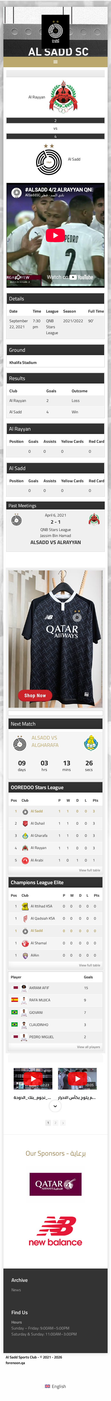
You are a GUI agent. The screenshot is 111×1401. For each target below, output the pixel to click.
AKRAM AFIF (39, 987)
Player (16, 977)
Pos (14, 800)
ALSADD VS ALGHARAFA (45, 741)
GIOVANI (36, 1012)
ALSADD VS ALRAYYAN (55, 542)
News (16, 1289)
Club (25, 800)
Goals (33, 441)
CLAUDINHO (38, 1024)
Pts (95, 800)
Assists (50, 441)
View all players (88, 1047)
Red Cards (97, 441)
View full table (89, 870)
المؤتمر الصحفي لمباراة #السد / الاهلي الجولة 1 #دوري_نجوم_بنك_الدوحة (33, 1097)
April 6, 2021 (55, 515)
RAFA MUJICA (39, 999)
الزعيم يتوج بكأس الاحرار (77, 1097)
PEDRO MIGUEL (41, 1036)
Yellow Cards (72, 441)
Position (16, 441)
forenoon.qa (15, 1362)
